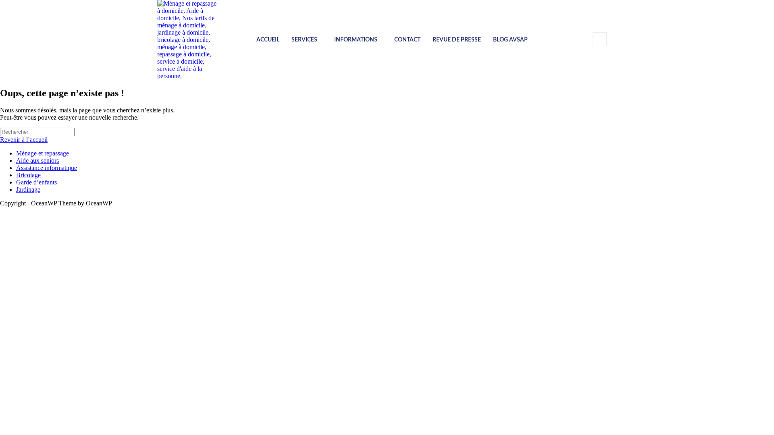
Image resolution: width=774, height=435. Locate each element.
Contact (407, 40)
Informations (355, 40)
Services (304, 40)
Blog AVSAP (510, 40)
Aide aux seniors (37, 160)
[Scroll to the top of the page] (2, 210)
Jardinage (28, 189)
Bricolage (28, 175)
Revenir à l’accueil (24, 139)
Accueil (267, 40)
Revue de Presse (457, 40)
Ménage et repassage (42, 153)
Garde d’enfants (36, 182)
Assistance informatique (46, 167)
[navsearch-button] (600, 39)
